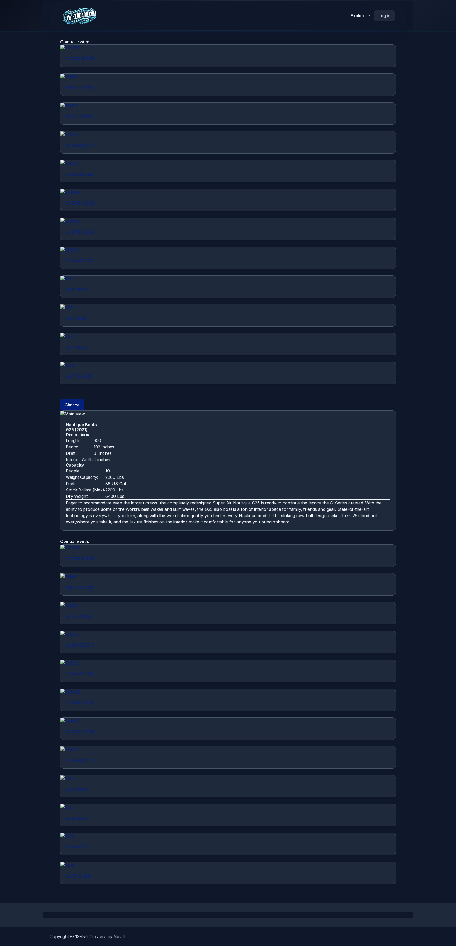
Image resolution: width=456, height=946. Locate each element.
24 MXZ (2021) (80, 232)
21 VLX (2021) (79, 116)
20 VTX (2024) (80, 58)
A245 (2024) (78, 376)
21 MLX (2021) (79, 87)
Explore (358, 15)
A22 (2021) (77, 318)
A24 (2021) (77, 347)
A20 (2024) (77, 289)
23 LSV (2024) (80, 174)
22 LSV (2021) (79, 145)
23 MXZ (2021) (80, 203)
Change (72, 404)
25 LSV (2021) (79, 260)
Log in (384, 15)
